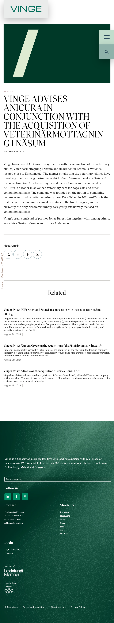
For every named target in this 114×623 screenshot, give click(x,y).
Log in (62, 530)
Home (2, 285)
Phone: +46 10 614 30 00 (14, 516)
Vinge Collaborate (11, 549)
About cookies (58, 607)
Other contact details (12, 519)
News (62, 519)
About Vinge (65, 516)
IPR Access (8, 553)
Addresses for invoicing (13, 523)
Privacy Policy (78, 607)
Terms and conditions (34, 607)
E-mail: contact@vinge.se (14, 512)
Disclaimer (12, 607)
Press (62, 526)
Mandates (2, 273)
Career (63, 523)
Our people (64, 512)
